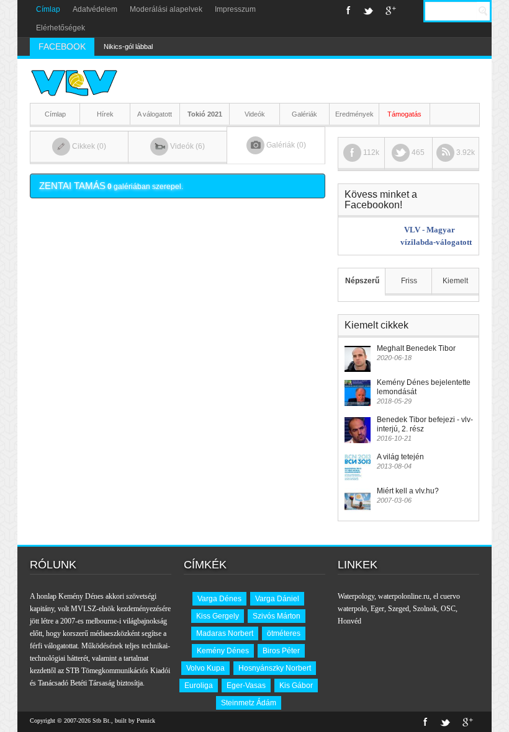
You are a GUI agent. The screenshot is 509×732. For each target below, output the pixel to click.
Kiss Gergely (217, 616)
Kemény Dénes (223, 650)
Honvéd (349, 621)
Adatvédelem (95, 9)
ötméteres (283, 633)
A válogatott (154, 114)
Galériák (304, 114)
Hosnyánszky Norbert (274, 668)
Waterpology (356, 596)
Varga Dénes (219, 598)
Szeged (398, 608)
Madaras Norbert (224, 633)
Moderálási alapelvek (166, 9)
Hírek (105, 114)
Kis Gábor (296, 685)
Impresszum (235, 9)
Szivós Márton (276, 616)
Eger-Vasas (246, 685)
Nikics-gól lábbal (128, 46)
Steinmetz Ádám (248, 703)
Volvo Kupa (205, 668)
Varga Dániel (277, 598)
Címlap (48, 9)
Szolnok (425, 608)
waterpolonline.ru (404, 596)
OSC (448, 608)
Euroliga (198, 685)
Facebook (348, 10)
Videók (255, 114)
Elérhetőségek (60, 28)
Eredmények (354, 114)
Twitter (368, 10)
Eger (377, 608)
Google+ (390, 10)
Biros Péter (281, 650)
